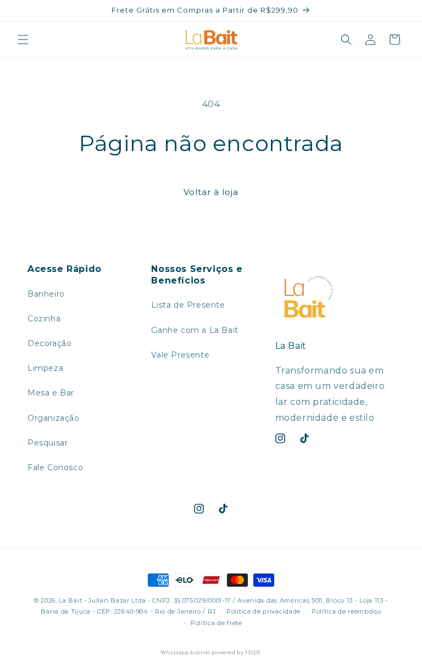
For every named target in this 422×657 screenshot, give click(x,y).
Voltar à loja (211, 192)
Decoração (49, 343)
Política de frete (216, 623)
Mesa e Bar (50, 393)
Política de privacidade (263, 611)
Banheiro (46, 294)
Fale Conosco (55, 467)
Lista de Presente (188, 305)
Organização (53, 418)
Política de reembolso (346, 611)
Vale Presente (180, 355)
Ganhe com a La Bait (194, 330)
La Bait (70, 600)
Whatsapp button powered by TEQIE (211, 652)
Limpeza (45, 368)
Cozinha (43, 319)
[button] (23, 39)
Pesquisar (47, 443)
